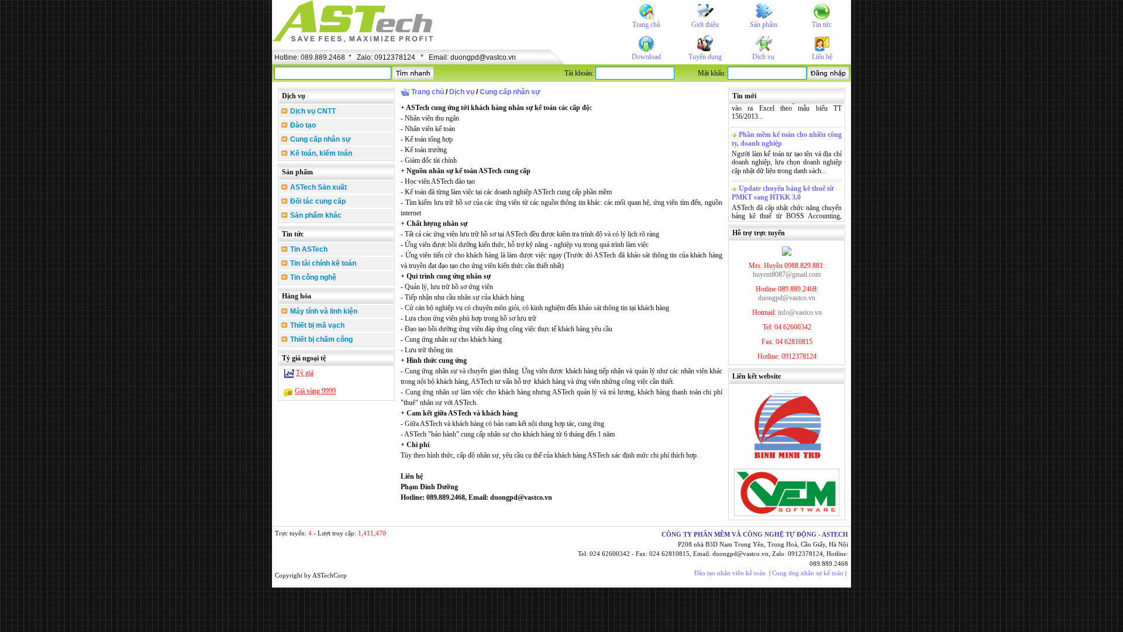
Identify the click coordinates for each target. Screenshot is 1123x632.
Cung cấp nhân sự (319, 139)
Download (646, 57)
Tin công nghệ (312, 277)
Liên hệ (822, 57)
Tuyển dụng (705, 57)
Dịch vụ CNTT (312, 111)
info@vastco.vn (800, 312)
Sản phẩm (763, 24)
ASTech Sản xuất (317, 187)
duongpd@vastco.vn (786, 298)
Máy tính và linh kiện (322, 311)
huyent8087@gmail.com (787, 274)
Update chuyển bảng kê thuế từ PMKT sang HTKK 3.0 (782, 188)
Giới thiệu (705, 24)
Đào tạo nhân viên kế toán (730, 572)
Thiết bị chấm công (320, 339)
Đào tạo (302, 125)
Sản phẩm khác (315, 215)
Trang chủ (646, 24)
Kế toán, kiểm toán (320, 153)
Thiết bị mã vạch (316, 325)
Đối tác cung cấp (317, 201)
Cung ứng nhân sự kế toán (807, 572)
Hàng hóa (296, 296)
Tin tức (822, 24)
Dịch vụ (763, 57)
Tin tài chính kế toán (322, 263)
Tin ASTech (308, 249)
